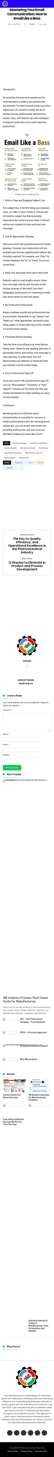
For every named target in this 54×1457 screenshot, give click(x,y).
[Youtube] (30, 1433)
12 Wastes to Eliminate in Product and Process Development (27, 564)
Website (6, 755)
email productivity (28, 448)
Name (6, 734)
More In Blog (26, 684)
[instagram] (37, 1433)
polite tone (44, 448)
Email (5, 744)
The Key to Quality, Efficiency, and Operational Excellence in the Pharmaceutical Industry (27, 544)
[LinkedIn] (23, 1433)
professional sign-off (34, 453)
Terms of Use (12, 1451)
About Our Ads (41, 1451)
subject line (24, 458)
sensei (27, 660)
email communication (39, 443)
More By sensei (26, 680)
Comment (7, 710)
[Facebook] (10, 1433)
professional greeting (13, 453)
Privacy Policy (26, 1451)
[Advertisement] (27, 57)
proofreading (10, 458)
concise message (20, 443)
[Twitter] (16, 1433)
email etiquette (11, 448)
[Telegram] (44, 1433)
